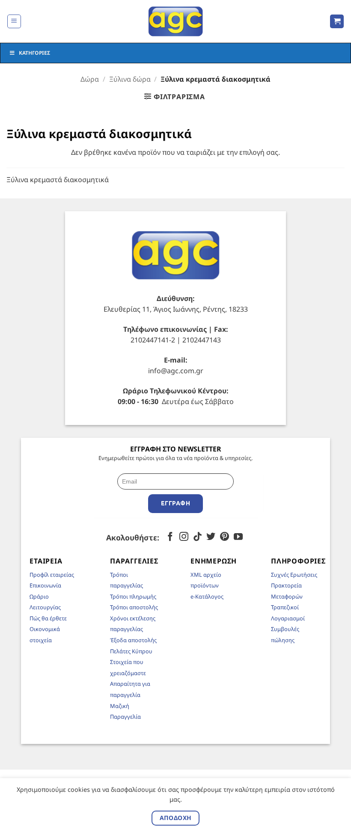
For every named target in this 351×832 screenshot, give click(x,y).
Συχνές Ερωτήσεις (294, 574)
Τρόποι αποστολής (134, 607)
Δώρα (89, 79)
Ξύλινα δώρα (130, 79)
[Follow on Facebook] (170, 537)
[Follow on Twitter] (210, 537)
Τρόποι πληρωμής (133, 596)
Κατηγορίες (34, 52)
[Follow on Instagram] (183, 537)
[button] (14, 21)
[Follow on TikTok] (197, 537)
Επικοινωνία (45, 585)
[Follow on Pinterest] (224, 537)
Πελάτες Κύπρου (131, 651)
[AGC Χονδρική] (176, 21)
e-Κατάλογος (206, 596)
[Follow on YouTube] (238, 537)
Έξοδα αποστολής (133, 640)
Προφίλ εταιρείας (52, 574)
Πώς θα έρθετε (48, 618)
